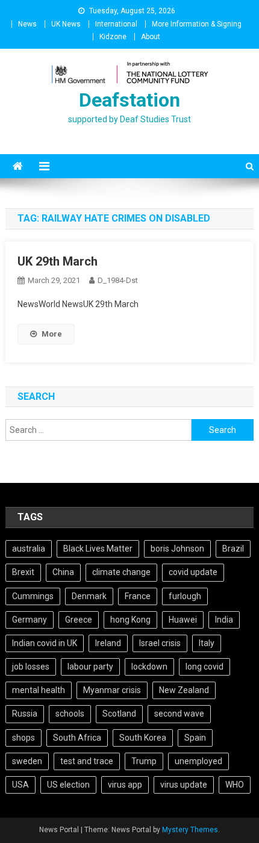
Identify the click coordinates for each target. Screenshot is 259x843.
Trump (144, 761)
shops (23, 737)
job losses (30, 666)
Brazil (233, 548)
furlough (185, 596)
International (116, 24)
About (150, 37)
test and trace (86, 761)
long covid (204, 666)
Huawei (183, 619)
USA (20, 784)
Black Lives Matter (98, 548)
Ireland (108, 643)
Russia (24, 713)
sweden (27, 761)
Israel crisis (160, 643)
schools (69, 713)
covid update (193, 572)
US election (68, 784)
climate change (121, 572)
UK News (66, 24)
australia (28, 548)
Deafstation (129, 100)
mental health (38, 690)
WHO (234, 784)
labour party (90, 666)
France (138, 596)
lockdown (149, 666)
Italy (206, 643)
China (63, 572)
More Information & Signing (197, 24)
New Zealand (184, 690)
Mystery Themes (190, 830)
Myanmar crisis (112, 690)
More (52, 333)
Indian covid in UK (44, 643)
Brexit (23, 572)
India (224, 619)
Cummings (33, 596)
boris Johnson (177, 548)
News (27, 24)
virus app (125, 784)
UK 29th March (57, 261)
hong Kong (130, 619)
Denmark (89, 596)
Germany (29, 619)
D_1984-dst (118, 280)
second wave (179, 713)
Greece (78, 619)
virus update (183, 784)
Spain (195, 737)
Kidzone (112, 37)
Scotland (119, 713)
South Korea (142, 737)
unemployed (198, 761)
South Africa (77, 737)
